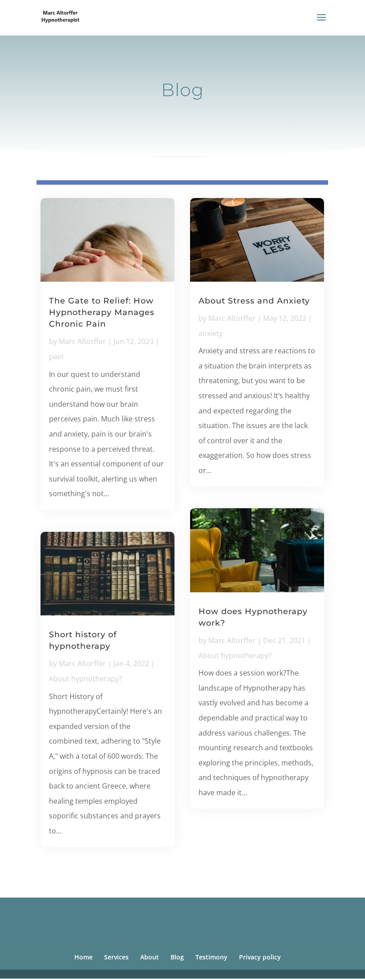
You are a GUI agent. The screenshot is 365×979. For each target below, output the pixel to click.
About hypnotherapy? (85, 679)
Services (116, 957)
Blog (177, 957)
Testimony (211, 957)
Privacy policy (260, 957)
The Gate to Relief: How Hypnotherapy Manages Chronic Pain (101, 312)
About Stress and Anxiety (254, 301)
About (149, 957)
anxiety (211, 333)
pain (56, 356)
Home (83, 957)
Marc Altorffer (82, 341)
